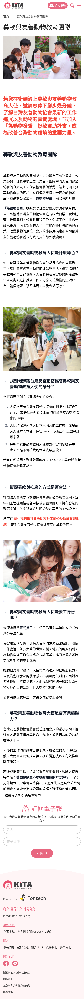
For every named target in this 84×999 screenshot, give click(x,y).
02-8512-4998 (19, 909)
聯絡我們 (8, 979)
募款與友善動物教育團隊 (32, 16)
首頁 (6, 16)
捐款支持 (9, 925)
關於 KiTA (37, 947)
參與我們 (65, 947)
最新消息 (9, 947)
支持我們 (51, 947)
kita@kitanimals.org (16, 916)
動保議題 (23, 947)
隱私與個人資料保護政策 (16, 972)
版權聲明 (8, 992)
